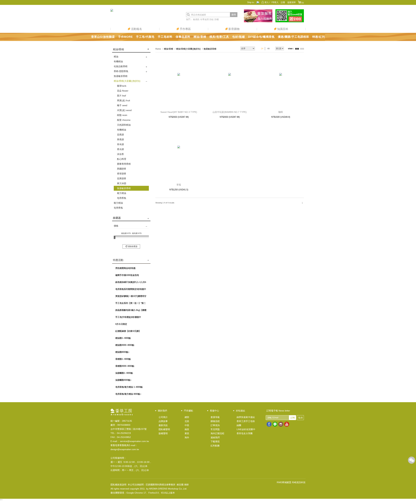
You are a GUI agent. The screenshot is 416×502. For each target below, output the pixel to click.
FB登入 (275, 2)
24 (262, 48)
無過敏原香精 (120, 76)
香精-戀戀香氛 (121, 71)
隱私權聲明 (164, 429)
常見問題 (215, 429)
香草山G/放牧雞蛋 (103, 36)
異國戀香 (121, 168)
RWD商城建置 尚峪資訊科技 (291, 482)
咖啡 (280, 112)
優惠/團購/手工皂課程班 (293, 36)
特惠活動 (118, 260)
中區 (187, 425)
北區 (187, 421)
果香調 (120, 139)
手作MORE (125, 36)
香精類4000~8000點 (124, 366)
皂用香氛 (121, 198)
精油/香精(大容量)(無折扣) (127, 81)
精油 (116, 56)
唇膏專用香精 (124, 164)
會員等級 (215, 417)
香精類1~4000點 (123, 359)
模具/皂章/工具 (219, 36)
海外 (187, 437)
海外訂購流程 (217, 433)
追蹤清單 (291, 2)
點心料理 (121, 159)
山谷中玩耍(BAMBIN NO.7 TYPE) (230, 112)
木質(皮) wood (124, 110)
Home (158, 49)
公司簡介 (163, 417)
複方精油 (121, 193)
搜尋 (233, 14)
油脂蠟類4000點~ (123, 380)
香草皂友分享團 (245, 433)
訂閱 (293, 417)
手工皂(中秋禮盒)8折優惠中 (128, 317)
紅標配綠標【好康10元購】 (128, 331)
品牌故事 (163, 421)
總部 (187, 417)
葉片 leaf (121, 95)
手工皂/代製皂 (145, 36)
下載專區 (215, 441)
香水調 (120, 149)
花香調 (120, 134)
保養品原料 (183, 36)
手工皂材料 (165, 36)
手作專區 (185, 29)
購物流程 (215, 421)
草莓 (178, 184)
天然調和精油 (124, 125)
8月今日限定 (121, 324)
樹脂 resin (122, 115)
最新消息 (163, 425)
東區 (187, 433)
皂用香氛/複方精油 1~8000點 (129, 387)
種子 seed (122, 105)
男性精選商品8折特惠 (125, 268)
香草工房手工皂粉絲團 (246, 423)
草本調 (120, 144)
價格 (116, 226)
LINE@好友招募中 (246, 429)
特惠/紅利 (318, 36)
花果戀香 (121, 178)
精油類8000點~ (122, 352)
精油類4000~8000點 (124, 345)
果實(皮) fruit (123, 100)
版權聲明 (163, 433)
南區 (187, 429)
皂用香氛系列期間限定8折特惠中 (130, 289)
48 (268, 48)
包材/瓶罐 (238, 36)
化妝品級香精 (120, 66)
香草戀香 (121, 173)
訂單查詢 (215, 425)
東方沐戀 (121, 183)
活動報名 (136, 29)
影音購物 (234, 29)
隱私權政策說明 (118, 484)
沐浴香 (120, 154)
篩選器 (117, 218)
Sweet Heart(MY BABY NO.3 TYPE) (178, 112)
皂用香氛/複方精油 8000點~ (128, 394)
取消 (300, 417)
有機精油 (118, 61)
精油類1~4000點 (123, 338)
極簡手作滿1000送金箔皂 (127, 275)
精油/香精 (200, 36)
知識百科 (282, 29)
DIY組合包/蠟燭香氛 (261, 36)
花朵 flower (122, 90)
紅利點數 (215, 445)
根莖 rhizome (123, 120)
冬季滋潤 (204, 19)
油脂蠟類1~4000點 (124, 373)
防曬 (216, 19)
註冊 (283, 2)
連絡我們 (215, 437)
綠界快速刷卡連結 (246, 417)
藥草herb (121, 86)
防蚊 (211, 19)
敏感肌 (196, 19)
